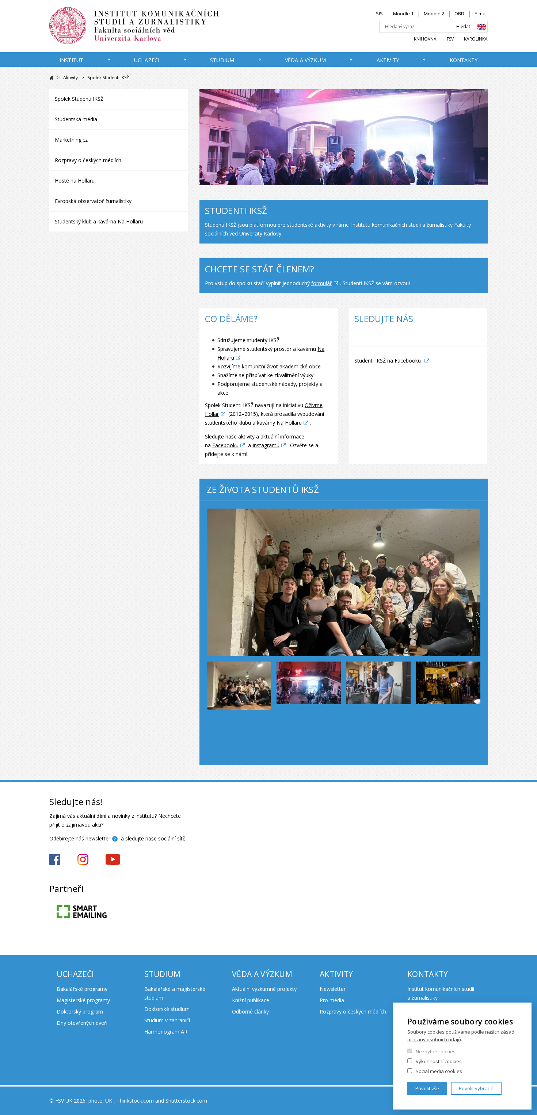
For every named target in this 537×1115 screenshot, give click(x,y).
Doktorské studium (167, 1008)
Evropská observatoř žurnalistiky (93, 201)
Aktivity (388, 60)
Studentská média (76, 119)
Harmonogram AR (165, 1031)
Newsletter (333, 988)
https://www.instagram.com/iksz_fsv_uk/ (82, 859)
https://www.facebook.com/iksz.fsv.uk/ (54, 859)
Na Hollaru (289, 422)
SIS (379, 13)
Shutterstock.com (186, 1100)
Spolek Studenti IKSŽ (79, 98)
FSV (450, 39)
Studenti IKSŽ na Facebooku (387, 360)
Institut (71, 60)
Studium (222, 60)
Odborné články (250, 1011)
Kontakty (463, 60)
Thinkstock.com (135, 1100)
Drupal (51, 78)
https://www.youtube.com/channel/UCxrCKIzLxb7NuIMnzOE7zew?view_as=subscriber (113, 859)
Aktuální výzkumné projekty (264, 988)
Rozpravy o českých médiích (88, 160)
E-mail (481, 13)
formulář (321, 283)
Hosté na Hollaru (75, 180)
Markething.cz (71, 139)
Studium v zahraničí (167, 1020)
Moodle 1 (403, 13)
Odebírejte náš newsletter (79, 838)
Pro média (332, 1000)
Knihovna (425, 39)
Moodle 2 (434, 13)
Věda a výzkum (305, 60)
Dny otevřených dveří (82, 1022)
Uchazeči (146, 60)
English (482, 26)
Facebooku (225, 445)
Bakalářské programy (82, 988)
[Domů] (149, 26)
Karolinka (476, 39)
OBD (459, 13)
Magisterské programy (83, 1000)
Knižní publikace (250, 1000)
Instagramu (265, 445)
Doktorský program (80, 1011)
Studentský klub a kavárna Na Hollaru (99, 221)
